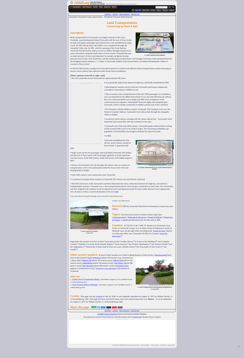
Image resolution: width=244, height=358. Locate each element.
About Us (107, 7)
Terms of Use (155, 345)
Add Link (115, 14)
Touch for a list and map (106, 268)
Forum (95, 7)
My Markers (77, 7)
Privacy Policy (145, 345)
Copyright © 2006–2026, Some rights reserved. (125, 345)
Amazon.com (137, 317)
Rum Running (87, 266)
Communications (119, 217)
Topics (159, 10)
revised (99, 296)
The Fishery (119, 263)
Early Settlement (94, 258)
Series (153, 10)
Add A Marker (87, 7)
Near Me (138, 10)
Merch (114, 7)
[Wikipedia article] (134, 241)
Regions (165, 10)
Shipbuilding (87, 263)
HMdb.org (81, 2)
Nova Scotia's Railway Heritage (85, 284)
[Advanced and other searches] (173, 7)
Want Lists (146, 10)
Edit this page (135, 14)
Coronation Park (121, 266)
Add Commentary (124, 14)
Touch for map (159, 231)
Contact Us (171, 345)
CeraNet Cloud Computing (107, 314)
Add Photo (108, 14)
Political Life (86, 260)
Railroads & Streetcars (137, 217)
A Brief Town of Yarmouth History (86, 279)
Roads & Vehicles (155, 217)
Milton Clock (118, 260)
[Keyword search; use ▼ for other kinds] (169, 7)
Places (172, 10)
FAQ (100, 7)
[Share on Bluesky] (98, 307)
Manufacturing (161, 255)
